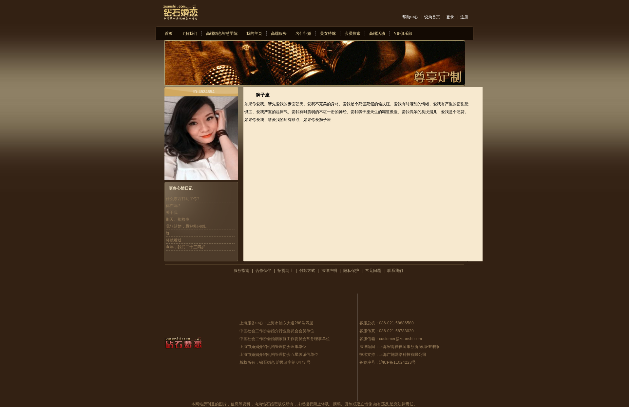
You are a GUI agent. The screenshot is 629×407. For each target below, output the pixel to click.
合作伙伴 (263, 270)
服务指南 (241, 270)
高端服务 (279, 33)
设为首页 (432, 17)
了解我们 (189, 33)
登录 (450, 17)
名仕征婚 (303, 33)
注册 (464, 17)
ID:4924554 (204, 92)
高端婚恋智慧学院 (222, 33)
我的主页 (254, 33)
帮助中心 (410, 17)
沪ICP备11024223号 (397, 362)
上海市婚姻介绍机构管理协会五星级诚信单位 (278, 354)
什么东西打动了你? (183, 198)
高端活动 (377, 33)
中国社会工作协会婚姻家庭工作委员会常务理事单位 (284, 338)
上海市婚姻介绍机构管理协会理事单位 (272, 346)
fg (167, 233)
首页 (169, 33)
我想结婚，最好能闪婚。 (187, 226)
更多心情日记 (181, 188)
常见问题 (373, 270)
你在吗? (173, 205)
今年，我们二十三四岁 (185, 247)
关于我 (172, 212)
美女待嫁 (328, 33)
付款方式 (307, 270)
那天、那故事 (177, 219)
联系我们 (395, 270)
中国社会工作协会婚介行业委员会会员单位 (276, 331)
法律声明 (329, 270)
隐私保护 (351, 270)
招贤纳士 (285, 270)
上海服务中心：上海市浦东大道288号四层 (276, 323)
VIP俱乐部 (403, 33)
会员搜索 (352, 33)
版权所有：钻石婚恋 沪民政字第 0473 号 (275, 362)
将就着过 (173, 240)
